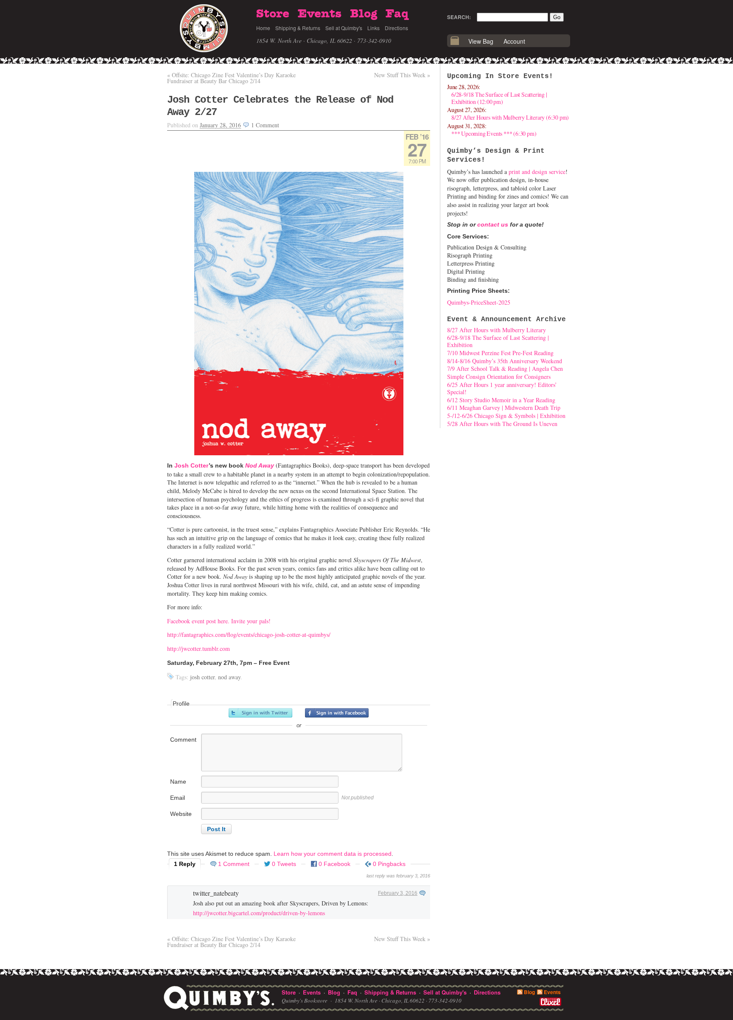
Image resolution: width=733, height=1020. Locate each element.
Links (373, 27)
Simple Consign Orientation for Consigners (499, 377)
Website (181, 813)
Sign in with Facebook (337, 712)
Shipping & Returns (297, 27)
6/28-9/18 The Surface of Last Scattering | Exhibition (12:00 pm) (499, 98)
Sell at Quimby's (343, 27)
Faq (397, 14)
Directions (396, 27)
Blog (363, 14)
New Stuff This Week (402, 75)
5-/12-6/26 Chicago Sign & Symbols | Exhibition (506, 416)
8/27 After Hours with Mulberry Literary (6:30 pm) (510, 117)
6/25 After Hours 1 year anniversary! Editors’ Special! (502, 388)
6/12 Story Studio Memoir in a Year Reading (501, 400)
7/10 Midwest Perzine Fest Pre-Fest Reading (500, 353)
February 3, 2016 (397, 893)
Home (263, 27)
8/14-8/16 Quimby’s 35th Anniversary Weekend (504, 361)
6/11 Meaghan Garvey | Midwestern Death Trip (503, 408)
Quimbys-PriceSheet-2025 (478, 302)
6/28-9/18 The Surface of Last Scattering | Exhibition (498, 341)
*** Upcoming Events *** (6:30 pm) (493, 133)
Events (319, 14)
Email (177, 797)
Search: (459, 17)
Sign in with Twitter (260, 712)
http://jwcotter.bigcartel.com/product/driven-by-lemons (259, 913)
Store (272, 14)
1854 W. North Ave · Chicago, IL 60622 (304, 40)
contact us (492, 224)
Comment (183, 739)
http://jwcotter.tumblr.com (198, 649)
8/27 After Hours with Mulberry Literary (496, 330)
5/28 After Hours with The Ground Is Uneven (502, 424)
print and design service (537, 172)
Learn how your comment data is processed (333, 853)
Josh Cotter (191, 465)
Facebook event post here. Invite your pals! (219, 621)
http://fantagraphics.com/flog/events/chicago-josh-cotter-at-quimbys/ (248, 634)
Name (178, 781)
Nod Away (259, 465)
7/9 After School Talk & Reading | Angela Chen (505, 368)
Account (514, 41)
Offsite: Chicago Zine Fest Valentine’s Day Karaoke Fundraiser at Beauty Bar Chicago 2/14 (231, 78)
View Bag (480, 41)
